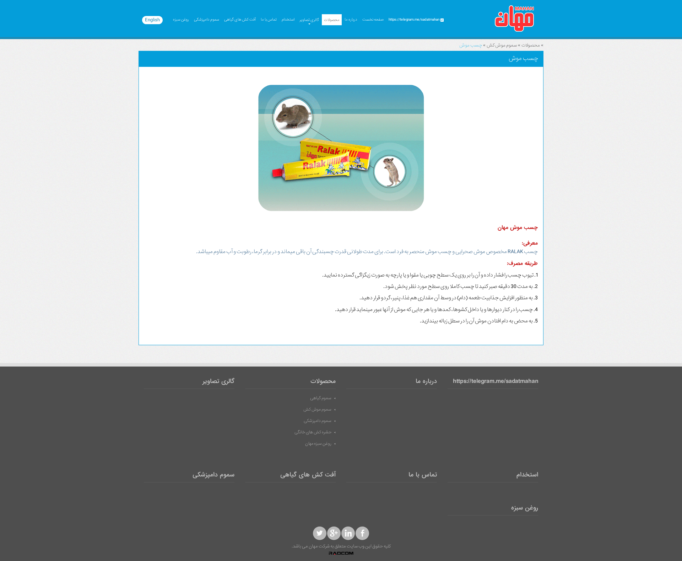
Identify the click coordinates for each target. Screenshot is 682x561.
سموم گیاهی (320, 398)
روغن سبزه (181, 19)
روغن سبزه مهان (318, 443)
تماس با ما (269, 19)
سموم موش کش (502, 45)
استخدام (288, 19)
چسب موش (470, 45)
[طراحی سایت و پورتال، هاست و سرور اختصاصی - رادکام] (341, 553)
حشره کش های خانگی (312, 432)
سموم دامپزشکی (206, 19)
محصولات (332, 20)
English (152, 20)
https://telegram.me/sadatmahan (495, 381)
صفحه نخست (373, 19)
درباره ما (351, 19)
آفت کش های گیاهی (240, 19)
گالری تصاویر (309, 20)
